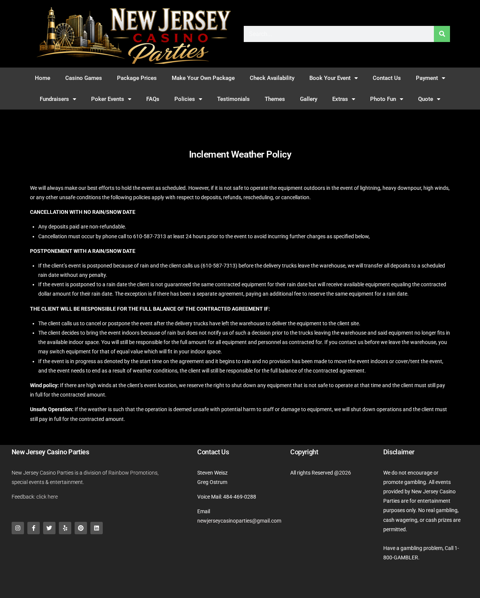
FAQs (152, 99)
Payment (427, 78)
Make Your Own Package (203, 78)
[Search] (442, 34)
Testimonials (233, 99)
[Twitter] (49, 528)
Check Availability (272, 78)
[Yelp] (65, 528)
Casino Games (83, 78)
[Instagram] (18, 528)
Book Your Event (330, 78)
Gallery (308, 99)
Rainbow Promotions (133, 473)
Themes (275, 99)
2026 (345, 473)
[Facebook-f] (33, 528)
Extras (340, 99)
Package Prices (137, 78)
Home (42, 78)
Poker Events (107, 99)
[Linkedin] (96, 528)
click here (47, 497)
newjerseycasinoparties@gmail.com (239, 521)
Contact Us (387, 78)
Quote (425, 99)
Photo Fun (383, 99)
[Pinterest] (81, 528)
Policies (184, 99)
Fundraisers (54, 99)
